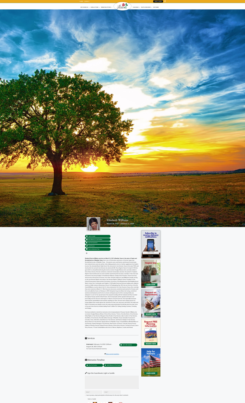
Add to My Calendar (127, 344)
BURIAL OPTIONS (94, 7)
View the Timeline (93, 365)
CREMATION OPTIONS (106, 7)
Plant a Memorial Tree (93, 249)
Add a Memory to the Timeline (95, 239)
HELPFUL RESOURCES (146, 7)
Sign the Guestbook (92, 242)
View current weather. (112, 354)
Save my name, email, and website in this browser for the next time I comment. (107, 395)
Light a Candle (91, 236)
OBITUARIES (156, 7)
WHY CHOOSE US (84, 7)
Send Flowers (91, 246)
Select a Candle (92, 399)
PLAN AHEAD (136, 7)
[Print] (86, 253)
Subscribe (150, 255)
